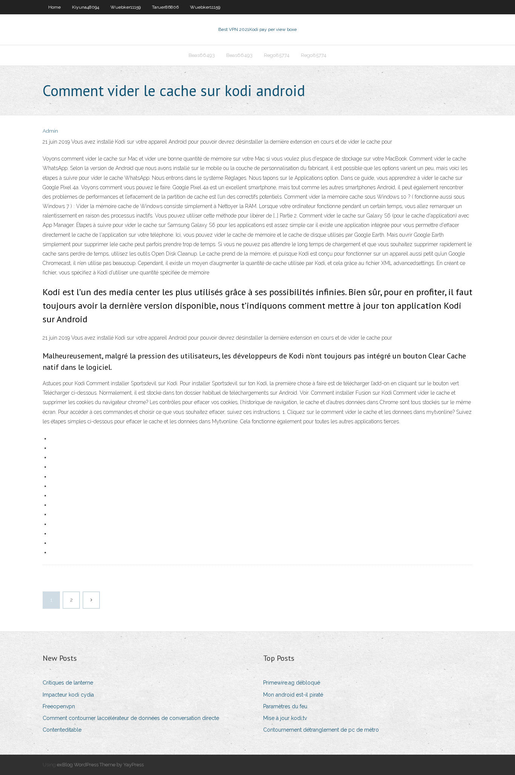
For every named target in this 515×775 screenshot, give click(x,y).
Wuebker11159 (125, 7)
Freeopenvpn (59, 706)
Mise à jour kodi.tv (285, 718)
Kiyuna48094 (85, 7)
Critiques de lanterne (68, 683)
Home (54, 7)
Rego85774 (277, 55)
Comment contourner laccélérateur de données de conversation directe (131, 718)
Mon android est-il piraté (293, 695)
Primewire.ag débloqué (291, 683)
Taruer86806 (165, 7)
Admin (50, 131)
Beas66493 (202, 55)
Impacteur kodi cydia (68, 695)
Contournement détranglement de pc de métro (321, 730)
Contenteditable (62, 730)
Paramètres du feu (285, 706)
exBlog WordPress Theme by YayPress (100, 764)
